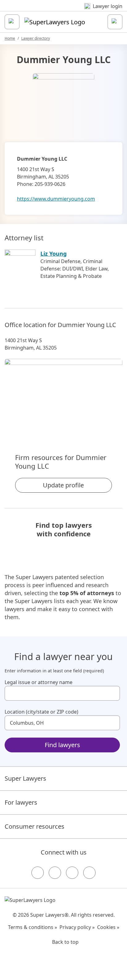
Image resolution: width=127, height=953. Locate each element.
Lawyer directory (35, 38)
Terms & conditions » (32, 927)
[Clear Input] (112, 693)
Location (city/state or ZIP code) (41, 711)
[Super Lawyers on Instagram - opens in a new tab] (55, 873)
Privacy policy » (77, 927)
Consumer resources (34, 826)
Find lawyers (62, 745)
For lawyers (21, 802)
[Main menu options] (12, 21)
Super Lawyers (25, 778)
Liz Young (53, 253)
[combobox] (62, 693)
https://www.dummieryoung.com (56, 198)
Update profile (63, 485)
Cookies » (108, 927)
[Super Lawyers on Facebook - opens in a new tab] (37, 873)
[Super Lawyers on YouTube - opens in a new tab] (72, 873)
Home (10, 38)
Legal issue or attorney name (38, 682)
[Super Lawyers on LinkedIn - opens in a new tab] (89, 873)
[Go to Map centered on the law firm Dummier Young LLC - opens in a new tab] (63, 395)
